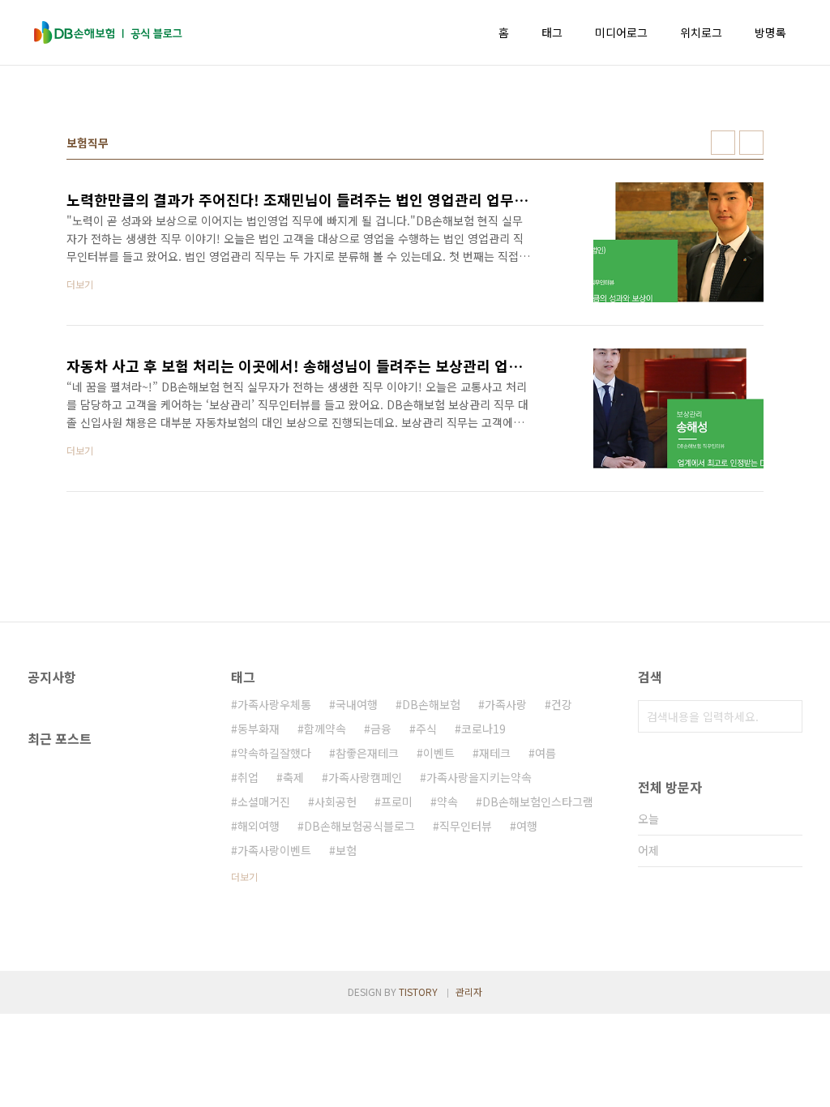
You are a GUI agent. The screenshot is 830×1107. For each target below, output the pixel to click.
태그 (552, 32)
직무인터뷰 (465, 826)
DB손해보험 (431, 704)
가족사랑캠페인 (365, 777)
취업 (248, 777)
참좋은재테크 (367, 753)
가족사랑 (506, 704)
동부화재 (258, 728)
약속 (447, 801)
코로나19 (483, 728)
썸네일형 (723, 142)
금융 (380, 728)
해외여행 (258, 826)
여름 (545, 753)
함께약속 (325, 728)
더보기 (244, 876)
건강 (561, 704)
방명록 (770, 32)
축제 (293, 777)
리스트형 (751, 142)
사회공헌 (335, 801)
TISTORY (418, 991)
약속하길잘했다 (274, 753)
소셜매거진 (263, 801)
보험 (346, 850)
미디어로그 (621, 32)
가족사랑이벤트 (274, 850)
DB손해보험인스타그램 (537, 801)
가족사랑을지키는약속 (479, 777)
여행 (526, 826)
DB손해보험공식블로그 (359, 826)
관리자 (469, 991)
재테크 (495, 753)
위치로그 (701, 32)
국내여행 (357, 704)
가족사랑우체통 (274, 704)
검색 (786, 716)
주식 (426, 728)
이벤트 (439, 753)
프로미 (397, 801)
